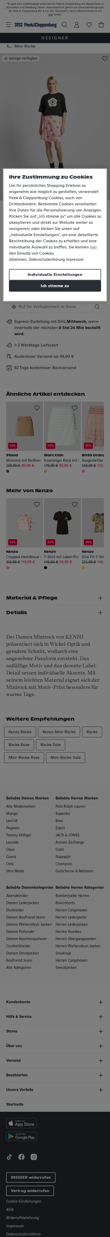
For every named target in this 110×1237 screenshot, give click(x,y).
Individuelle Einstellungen (55, 275)
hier (93, 247)
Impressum (75, 260)
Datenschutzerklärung (47, 260)
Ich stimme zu (55, 286)
